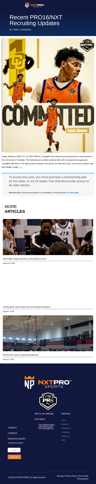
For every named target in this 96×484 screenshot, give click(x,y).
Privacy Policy (71, 476)
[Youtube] (15, 422)
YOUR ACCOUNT (15, 443)
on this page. (73, 193)
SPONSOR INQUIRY (17, 439)
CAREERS (12, 433)
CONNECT (12, 428)
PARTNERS (40, 419)
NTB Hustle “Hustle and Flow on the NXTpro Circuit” (24, 259)
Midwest (64, 424)
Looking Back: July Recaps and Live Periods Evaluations (26, 307)
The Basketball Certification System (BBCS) (46, 427)
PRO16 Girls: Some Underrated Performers (21, 355)
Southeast (65, 432)
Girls (63, 440)
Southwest (65, 428)
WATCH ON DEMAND (44, 414)
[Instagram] (9, 422)
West (63, 420)
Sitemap (60, 476)
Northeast (65, 436)
